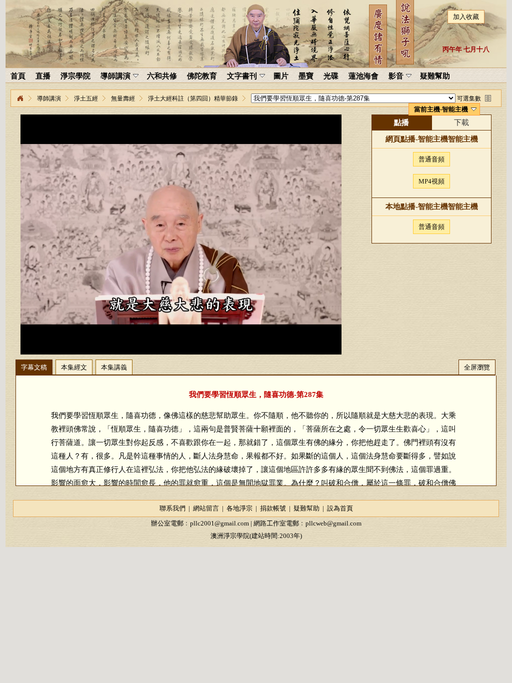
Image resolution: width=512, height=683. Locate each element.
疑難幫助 (307, 508)
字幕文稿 (34, 367)
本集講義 (114, 367)
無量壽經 (123, 98)
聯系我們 (173, 508)
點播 (401, 122)
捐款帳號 (273, 508)
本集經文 (74, 367)
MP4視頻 (431, 181)
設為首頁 (340, 508)
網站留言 (206, 508)
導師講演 (49, 98)
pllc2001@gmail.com (219, 523)
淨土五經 (86, 98)
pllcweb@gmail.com (334, 523)
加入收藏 (466, 16)
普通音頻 (431, 159)
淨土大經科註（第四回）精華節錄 (193, 98)
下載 (461, 122)
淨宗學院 (20, 98)
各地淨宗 (239, 508)
